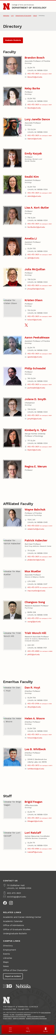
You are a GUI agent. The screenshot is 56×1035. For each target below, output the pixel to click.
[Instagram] (11, 903)
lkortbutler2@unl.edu (36, 227)
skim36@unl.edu (34, 196)
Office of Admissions (13, 925)
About (35, 15)
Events (6, 954)
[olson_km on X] (26, 325)
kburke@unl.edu (34, 108)
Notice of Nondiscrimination (36, 1016)
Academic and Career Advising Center (22, 917)
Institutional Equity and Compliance (14, 1016)
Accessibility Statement (23, 1014)
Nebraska (6, 15)
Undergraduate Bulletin (15, 933)
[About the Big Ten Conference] (7, 986)
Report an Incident (13, 976)
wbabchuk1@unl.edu (35, 529)
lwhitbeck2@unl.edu (35, 769)
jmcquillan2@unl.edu (36, 289)
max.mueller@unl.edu (36, 591)
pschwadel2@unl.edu (36, 388)
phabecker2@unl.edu (36, 560)
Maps (5, 962)
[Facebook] (5, 903)
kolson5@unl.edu (34, 320)
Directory (8, 945)
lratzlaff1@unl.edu (34, 852)
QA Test (12, 1014)
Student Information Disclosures (36, 1018)
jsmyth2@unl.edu (34, 419)
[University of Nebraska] (23, 986)
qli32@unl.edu (33, 258)
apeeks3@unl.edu (34, 357)
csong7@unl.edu (34, 622)
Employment (9, 950)
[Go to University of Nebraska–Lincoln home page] (6, 6)
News (6, 966)
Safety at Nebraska (19, 1018)
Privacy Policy (7, 1018)
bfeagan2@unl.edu (35, 821)
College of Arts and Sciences (23, 5)
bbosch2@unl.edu (34, 77)
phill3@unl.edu (33, 654)
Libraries (7, 958)
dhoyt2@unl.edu (34, 707)
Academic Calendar (13, 921)
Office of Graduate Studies (16, 929)
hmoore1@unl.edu (34, 738)
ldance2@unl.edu (34, 139)
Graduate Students (13, 40)
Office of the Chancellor (15, 970)
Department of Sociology (29, 7)
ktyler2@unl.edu (34, 450)
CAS (12, 15)
